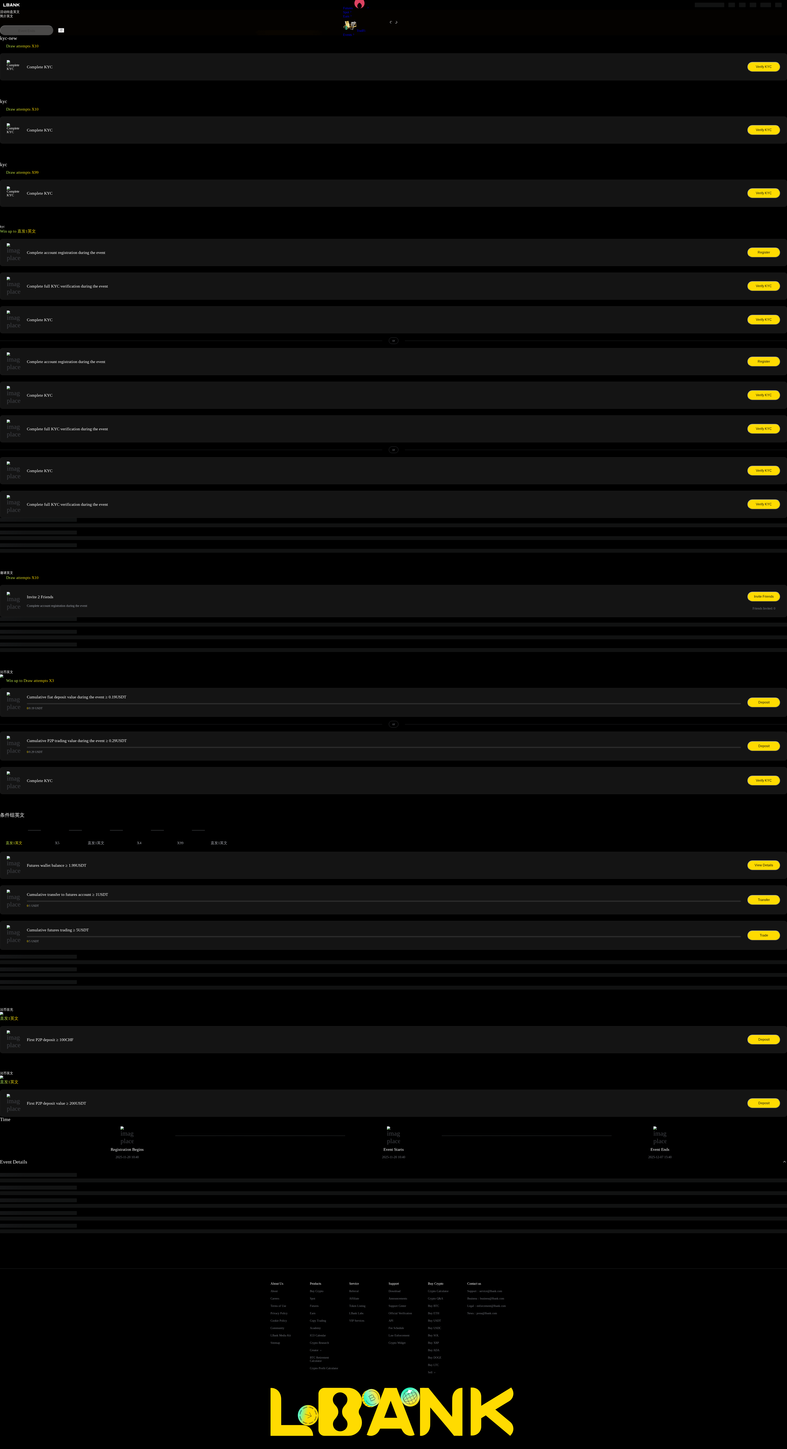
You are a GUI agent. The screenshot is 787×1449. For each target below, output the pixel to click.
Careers (275, 1298)
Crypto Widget (397, 1342)
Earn (346, 16)
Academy (315, 1328)
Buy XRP (433, 1342)
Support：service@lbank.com (484, 1291)
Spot (346, 12)
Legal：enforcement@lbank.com (486, 1305)
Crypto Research (319, 1342)
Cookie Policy (279, 1320)
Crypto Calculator (438, 1291)
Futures (348, 8)
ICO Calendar (318, 1335)
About (274, 1291)
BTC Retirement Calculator (319, 1359)
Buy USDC (434, 1328)
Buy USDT (434, 1320)
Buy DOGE (434, 1357)
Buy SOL (433, 1335)
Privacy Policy (279, 1313)
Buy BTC (433, 1305)
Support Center (397, 1305)
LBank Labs (356, 1313)
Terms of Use (278, 1305)
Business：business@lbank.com (485, 1298)
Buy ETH (433, 1313)
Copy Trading (318, 1320)
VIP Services (356, 1320)
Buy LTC (433, 1365)
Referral (354, 1291)
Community (277, 1328)
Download (394, 1291)
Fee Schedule (396, 1328)
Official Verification (400, 1313)
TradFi (361, 30)
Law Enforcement (399, 1335)
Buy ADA (433, 1350)
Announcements (398, 1298)
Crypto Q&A (435, 1298)
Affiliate (354, 1298)
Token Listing (357, 1305)
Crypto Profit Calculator (324, 1368)
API (391, 1320)
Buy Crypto (316, 1291)
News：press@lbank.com (482, 1313)
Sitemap (275, 1342)
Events (347, 35)
